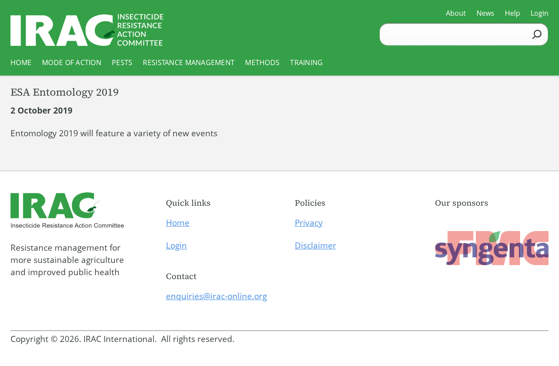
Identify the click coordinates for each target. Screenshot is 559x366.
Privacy (309, 222)
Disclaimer (315, 245)
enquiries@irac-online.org (216, 296)
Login (176, 245)
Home (178, 222)
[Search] (537, 34)
